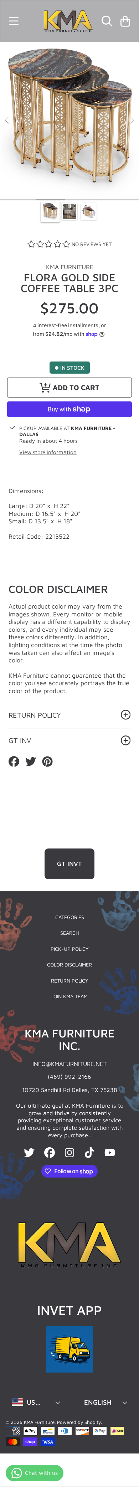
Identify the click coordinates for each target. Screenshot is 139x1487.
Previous (7, 120)
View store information (48, 452)
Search (69, 933)
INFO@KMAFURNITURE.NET (69, 1063)
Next (131, 120)
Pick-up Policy (70, 949)
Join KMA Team (69, 996)
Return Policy (69, 981)
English (98, 1402)
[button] (13, 21)
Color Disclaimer (69, 965)
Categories (69, 917)
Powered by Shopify (79, 1422)
